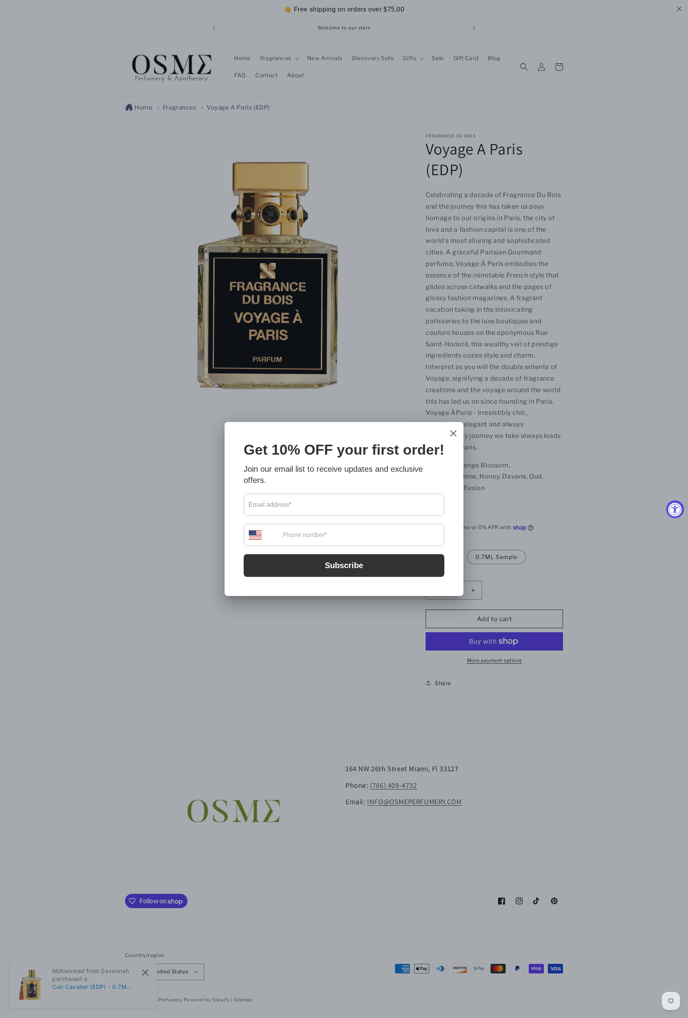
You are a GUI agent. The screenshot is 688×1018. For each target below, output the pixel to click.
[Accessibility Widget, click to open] (675, 509)
